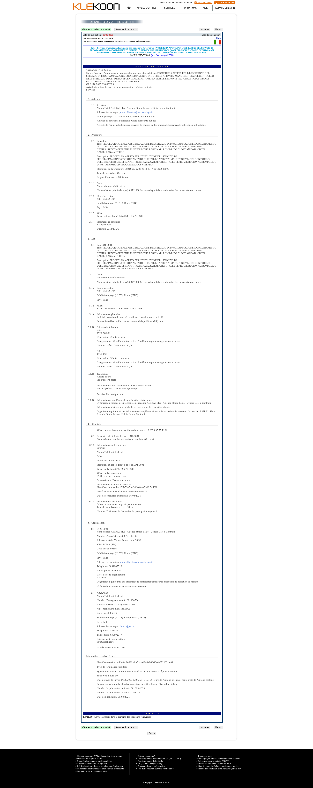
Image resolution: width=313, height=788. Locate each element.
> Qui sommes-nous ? (145, 756)
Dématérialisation (232, 759)
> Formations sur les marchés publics (91, 771)
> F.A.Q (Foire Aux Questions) (149, 764)
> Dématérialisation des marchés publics (93, 761)
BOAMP (221, 764)
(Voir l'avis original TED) (162, 55)
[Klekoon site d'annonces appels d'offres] (129, 8)
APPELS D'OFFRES (147, 8)
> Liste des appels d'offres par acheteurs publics (217, 766)
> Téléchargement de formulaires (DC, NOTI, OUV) (158, 759)
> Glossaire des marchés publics (150, 766)
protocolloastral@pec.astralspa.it (136, 112)
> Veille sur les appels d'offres (88, 759)
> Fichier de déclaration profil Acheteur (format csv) (218, 769)
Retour (218, 29)
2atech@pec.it (126, 626)
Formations (190, 8)
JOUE (228, 764)
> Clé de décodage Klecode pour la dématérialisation (99, 766)
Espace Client (224, 8)
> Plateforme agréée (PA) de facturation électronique (98, 756)
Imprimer (205, 29)
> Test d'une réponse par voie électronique (155, 769)
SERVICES (170, 8)
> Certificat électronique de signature (91, 764)
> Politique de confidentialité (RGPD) (212, 761)
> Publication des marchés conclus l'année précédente (99, 769)
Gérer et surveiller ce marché (96, 29)
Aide (205, 8)
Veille (220, 759)
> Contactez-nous (204, 756)
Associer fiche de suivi (126, 29)
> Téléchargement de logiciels (149, 761)
